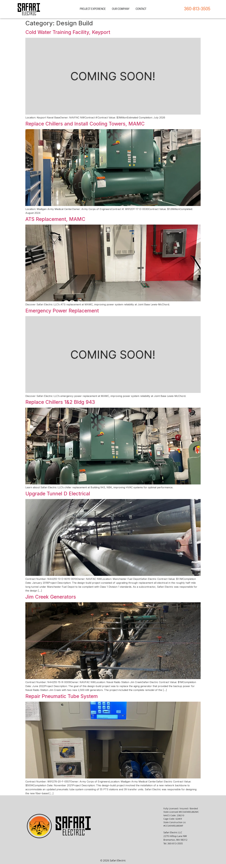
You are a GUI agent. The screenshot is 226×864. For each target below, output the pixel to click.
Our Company (120, 9)
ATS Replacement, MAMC (55, 219)
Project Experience (93, 9)
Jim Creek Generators (50, 597)
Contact (141, 9)
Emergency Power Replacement (62, 311)
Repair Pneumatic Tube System (61, 696)
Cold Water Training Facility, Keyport (67, 32)
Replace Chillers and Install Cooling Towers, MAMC (85, 124)
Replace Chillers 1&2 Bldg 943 (60, 402)
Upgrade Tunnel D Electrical (57, 494)
